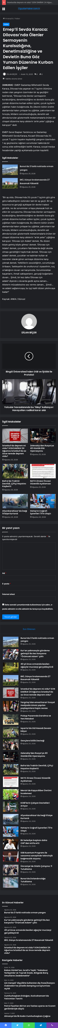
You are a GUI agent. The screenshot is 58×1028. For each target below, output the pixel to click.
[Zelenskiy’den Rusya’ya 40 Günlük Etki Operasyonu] (43, 436)
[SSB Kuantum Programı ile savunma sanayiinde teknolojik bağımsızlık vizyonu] (10, 856)
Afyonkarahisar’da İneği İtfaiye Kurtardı (14, 512)
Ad (4, 573)
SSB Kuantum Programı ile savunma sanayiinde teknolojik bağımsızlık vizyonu (37, 855)
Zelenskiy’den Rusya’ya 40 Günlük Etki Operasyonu (42, 448)
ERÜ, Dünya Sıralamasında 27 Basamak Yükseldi (35, 678)
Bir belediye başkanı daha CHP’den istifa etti (34, 842)
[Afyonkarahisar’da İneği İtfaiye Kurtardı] (15, 501)
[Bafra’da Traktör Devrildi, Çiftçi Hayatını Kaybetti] (15, 471)
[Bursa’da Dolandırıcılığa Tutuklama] (10, 882)
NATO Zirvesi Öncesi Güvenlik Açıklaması (40, 482)
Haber (17, 18)
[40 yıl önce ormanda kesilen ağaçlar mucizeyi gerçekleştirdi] (10, 668)
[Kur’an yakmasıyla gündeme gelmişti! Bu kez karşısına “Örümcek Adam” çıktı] (10, 654)
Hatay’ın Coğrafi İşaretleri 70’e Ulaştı (40, 512)
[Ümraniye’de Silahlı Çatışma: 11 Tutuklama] (10, 870)
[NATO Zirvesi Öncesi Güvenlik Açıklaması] (43, 471)
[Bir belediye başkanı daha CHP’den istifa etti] (10, 844)
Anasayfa (9, 18)
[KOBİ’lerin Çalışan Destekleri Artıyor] (10, 806)
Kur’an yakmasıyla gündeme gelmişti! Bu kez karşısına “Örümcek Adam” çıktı (35, 653)
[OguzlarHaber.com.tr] (29, 8)
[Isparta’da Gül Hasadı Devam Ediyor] (10, 732)
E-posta (6, 584)
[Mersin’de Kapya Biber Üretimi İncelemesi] (10, 794)
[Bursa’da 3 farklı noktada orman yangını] (10, 170)
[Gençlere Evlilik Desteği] (10, 744)
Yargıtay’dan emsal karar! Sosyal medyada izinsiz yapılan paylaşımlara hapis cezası (38, 705)
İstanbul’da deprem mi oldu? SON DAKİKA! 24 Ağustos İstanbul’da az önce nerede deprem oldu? (14, 451)
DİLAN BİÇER (12, 74)
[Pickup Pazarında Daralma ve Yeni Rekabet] (10, 719)
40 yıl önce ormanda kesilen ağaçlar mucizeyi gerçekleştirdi (37, 665)
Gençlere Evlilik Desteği (32, 740)
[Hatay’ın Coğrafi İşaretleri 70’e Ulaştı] (43, 501)
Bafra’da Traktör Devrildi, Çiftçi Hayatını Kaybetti (14, 484)
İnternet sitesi (8, 594)
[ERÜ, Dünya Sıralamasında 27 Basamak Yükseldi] (10, 183)
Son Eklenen (29, 629)
